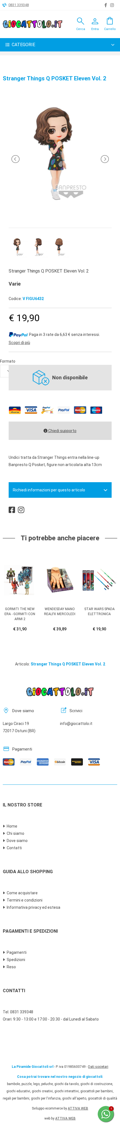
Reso (11, 967)
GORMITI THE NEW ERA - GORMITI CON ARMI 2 (19, 614)
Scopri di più (19, 342)
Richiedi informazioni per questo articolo (49, 490)
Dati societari (98, 1067)
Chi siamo (15, 833)
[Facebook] (105, 5)
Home (12, 826)
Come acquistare (22, 893)
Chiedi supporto (61, 431)
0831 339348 (18, 5)
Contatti (14, 848)
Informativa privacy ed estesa (33, 907)
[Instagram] (112, 5)
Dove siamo (17, 840)
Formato (7, 361)
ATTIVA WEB (78, 1108)
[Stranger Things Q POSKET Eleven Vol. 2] (60, 216)
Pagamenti (17, 952)
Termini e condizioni (24, 900)
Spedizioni (16, 959)
